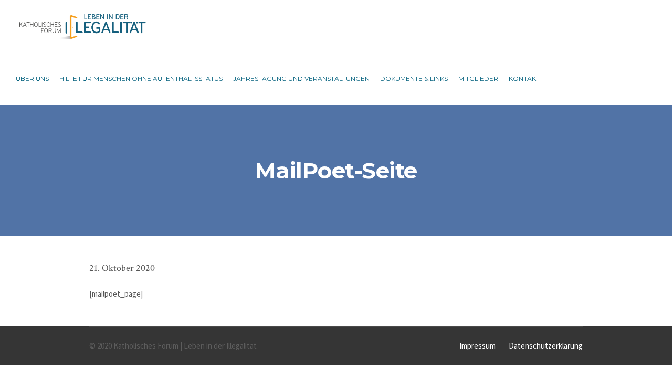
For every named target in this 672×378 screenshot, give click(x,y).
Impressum (477, 346)
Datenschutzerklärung (546, 346)
